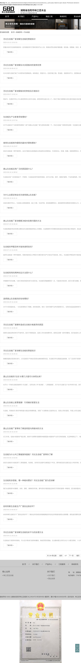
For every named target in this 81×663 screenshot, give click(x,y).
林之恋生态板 (8, 575)
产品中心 (35, 16)
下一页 (71, 555)
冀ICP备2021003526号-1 (59, 597)
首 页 (7, 16)
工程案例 (61, 564)
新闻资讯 (63, 16)
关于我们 (21, 16)
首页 (60, 555)
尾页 (77, 555)
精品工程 (49, 16)
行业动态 (27, 32)
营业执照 (51, 578)
